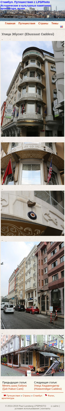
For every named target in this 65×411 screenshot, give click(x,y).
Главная (10, 23)
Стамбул (38, 395)
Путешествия (26, 23)
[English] (61, 27)
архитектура (8, 398)
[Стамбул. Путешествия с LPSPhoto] (32, 20)
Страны (43, 23)
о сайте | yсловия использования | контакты (37, 407)
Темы (54, 23)
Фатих (51, 395)
